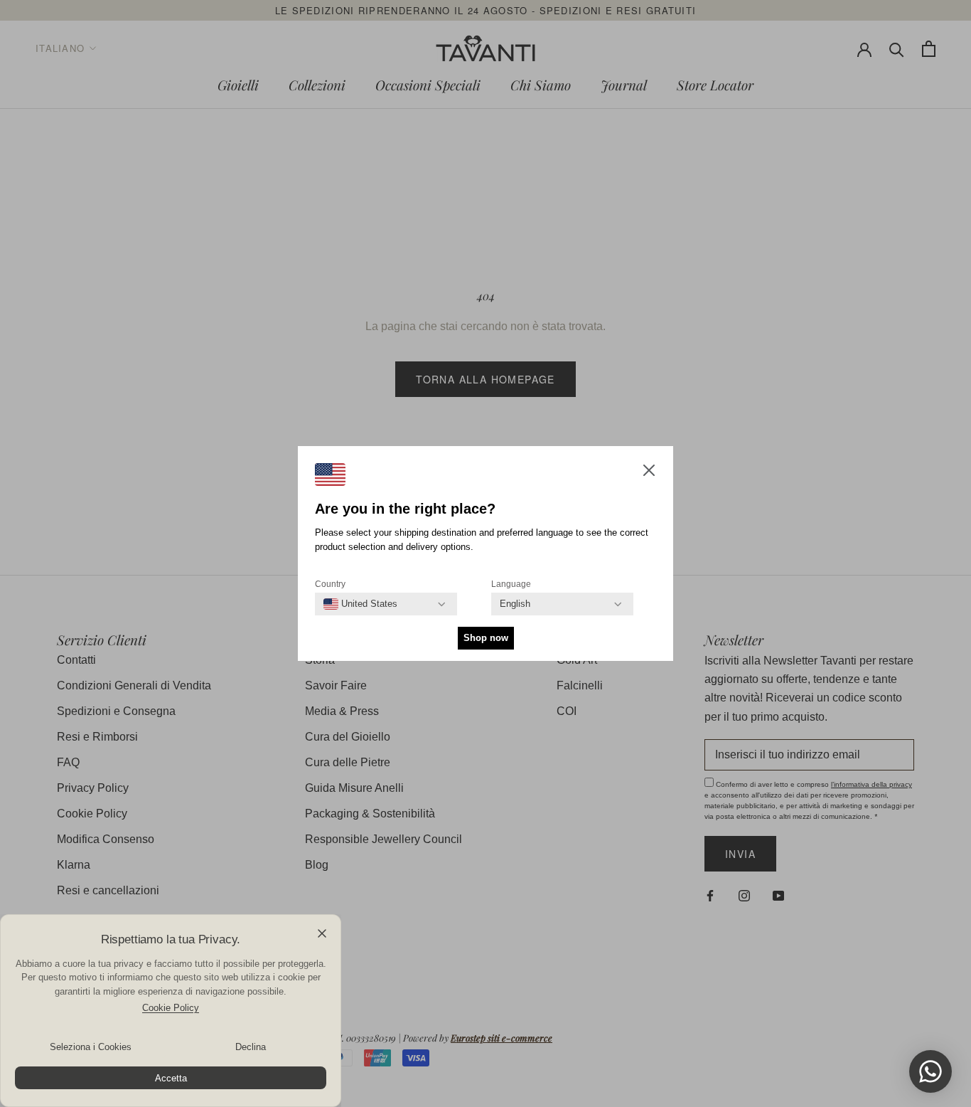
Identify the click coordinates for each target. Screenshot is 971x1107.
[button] (649, 473)
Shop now (485, 637)
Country (330, 584)
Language (511, 584)
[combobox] (360, 604)
